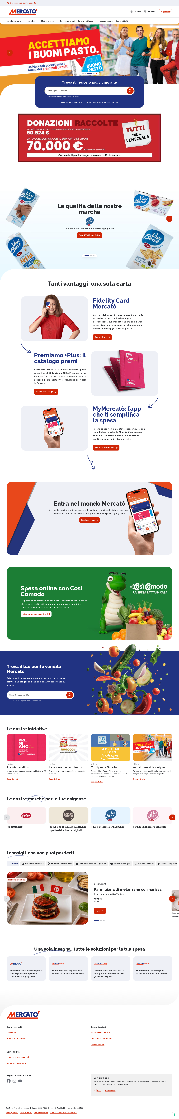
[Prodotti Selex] (26, 815)
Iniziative (10, 764)
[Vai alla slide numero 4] (84, 73)
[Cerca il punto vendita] (69, 695)
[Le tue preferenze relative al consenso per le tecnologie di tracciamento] (174, 1114)
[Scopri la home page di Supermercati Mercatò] (23, 11)
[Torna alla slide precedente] (10, 53)
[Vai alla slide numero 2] (91, 255)
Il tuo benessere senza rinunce (107, 827)
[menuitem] (135, 11)
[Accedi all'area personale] (165, 11)
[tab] (13, 863)
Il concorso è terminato (65, 767)
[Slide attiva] (92, 73)
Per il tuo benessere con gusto (149, 827)
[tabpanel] (89, 900)
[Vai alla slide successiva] (169, 219)
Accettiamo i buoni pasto (150, 767)
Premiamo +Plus (18, 767)
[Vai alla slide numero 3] (93, 255)
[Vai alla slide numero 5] (88, 73)
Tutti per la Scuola (104, 767)
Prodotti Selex (15, 827)
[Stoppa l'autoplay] (95, 74)
